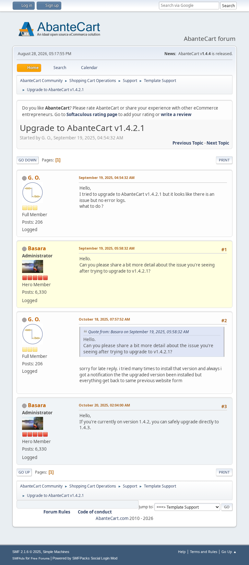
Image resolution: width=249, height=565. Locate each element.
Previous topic (187, 143)
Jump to (145, 506)
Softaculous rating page (91, 114)
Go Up (24, 472)
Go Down (27, 160)
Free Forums (40, 558)
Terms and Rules (203, 551)
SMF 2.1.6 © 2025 (26, 552)
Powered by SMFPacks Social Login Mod (85, 558)
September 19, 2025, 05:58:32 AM (107, 248)
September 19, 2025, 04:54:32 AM (107, 177)
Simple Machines (56, 552)
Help (182, 551)
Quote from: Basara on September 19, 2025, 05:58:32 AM (138, 332)
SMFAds (18, 558)
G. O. (34, 177)
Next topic (218, 143)
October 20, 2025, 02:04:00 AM (104, 405)
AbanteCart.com (112, 518)
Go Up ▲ (229, 551)
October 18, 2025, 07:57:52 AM (104, 319)
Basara (37, 248)
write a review (176, 114)
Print (224, 160)
